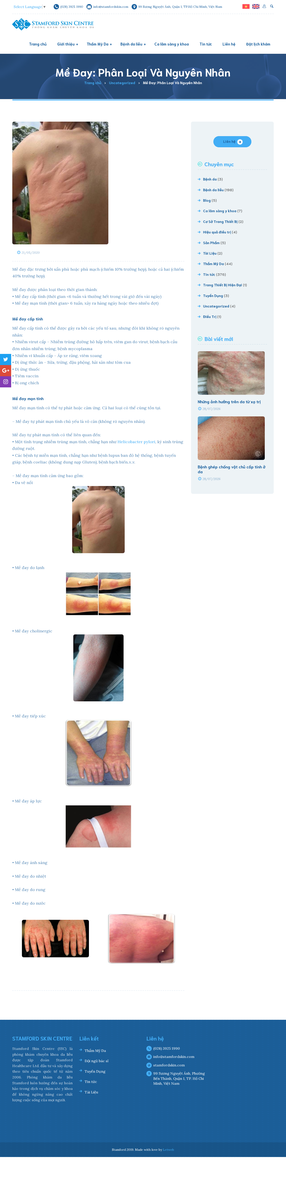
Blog (207, 200)
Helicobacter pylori (136, 441)
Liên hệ (229, 141)
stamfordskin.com (169, 1065)
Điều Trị (209, 316)
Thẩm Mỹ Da (213, 263)
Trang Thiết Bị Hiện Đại (222, 284)
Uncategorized (216, 305)
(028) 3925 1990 (166, 1048)
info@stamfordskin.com (173, 1056)
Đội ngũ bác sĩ (97, 1061)
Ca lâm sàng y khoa (219, 210)
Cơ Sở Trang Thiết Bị (220, 221)
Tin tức (209, 274)
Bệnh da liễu (213, 189)
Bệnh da (210, 179)
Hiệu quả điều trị (217, 231)
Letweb (168, 1150)
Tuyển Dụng (213, 295)
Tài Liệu (210, 253)
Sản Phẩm (211, 242)
